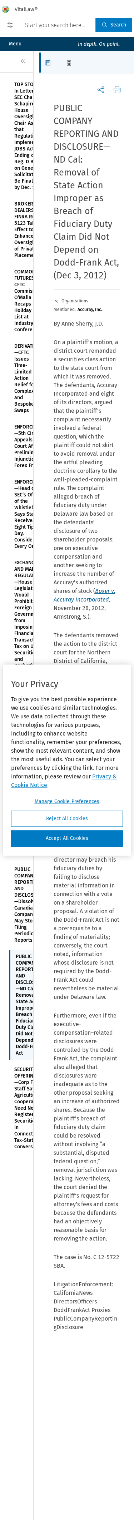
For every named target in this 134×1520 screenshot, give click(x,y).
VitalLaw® (26, 9)
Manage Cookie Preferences (67, 801)
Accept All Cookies (67, 839)
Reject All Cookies (67, 819)
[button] (49, 63)
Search (118, 25)
